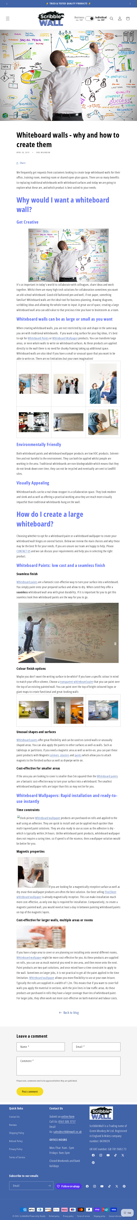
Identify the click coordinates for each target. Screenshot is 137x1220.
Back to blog (71, 1012)
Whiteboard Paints (38, 338)
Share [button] (22, 163)
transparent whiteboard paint (76, 682)
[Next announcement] (130, 3)
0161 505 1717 (67, 1121)
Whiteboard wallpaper (47, 818)
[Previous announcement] (7, 3)
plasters (64, 755)
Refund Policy (16, 1141)
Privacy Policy (15, 1149)
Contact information (117, 1216)
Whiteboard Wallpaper (65, 338)
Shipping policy (99, 1216)
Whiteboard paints (27, 582)
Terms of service (83, 1216)
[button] (8, 19)
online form (67, 1116)
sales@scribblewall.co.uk (67, 1132)
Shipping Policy (16, 1133)
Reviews (13, 1125)
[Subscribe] (49, 1185)
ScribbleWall (25, 1216)
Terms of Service (17, 1157)
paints (78, 755)
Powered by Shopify (37, 1216)
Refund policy (54, 1216)
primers (54, 755)
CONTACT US (24, 551)
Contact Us (14, 1116)
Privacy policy (68, 1216)
